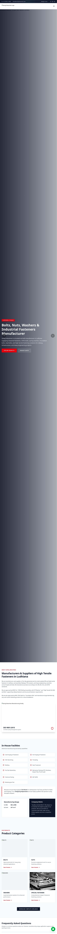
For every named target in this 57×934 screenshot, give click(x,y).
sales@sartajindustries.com (19, 1)
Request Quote (24, 350)
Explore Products (9, 350)
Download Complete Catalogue (28, 909)
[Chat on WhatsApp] (53, 929)
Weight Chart (44, 1)
